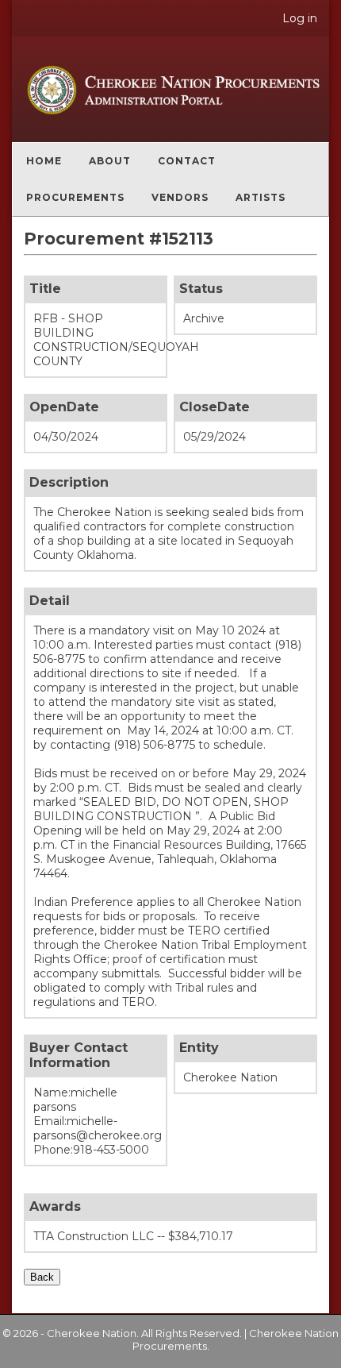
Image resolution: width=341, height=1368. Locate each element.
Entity (199, 1047)
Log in (299, 18)
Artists (260, 197)
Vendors (180, 197)
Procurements (75, 197)
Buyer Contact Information (78, 1055)
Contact (187, 161)
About (110, 161)
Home (44, 161)
